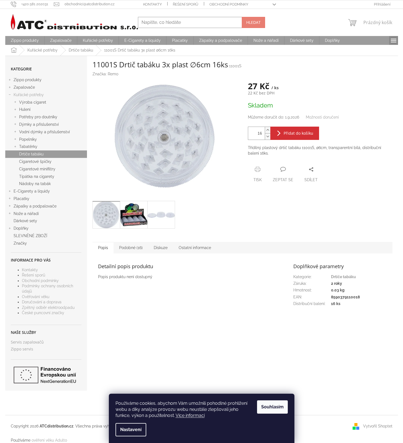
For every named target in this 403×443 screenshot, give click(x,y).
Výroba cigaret (32, 102)
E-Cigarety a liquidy (32, 191)
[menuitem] (24, 40)
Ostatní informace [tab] (195, 247)
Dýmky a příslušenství (39, 124)
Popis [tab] (103, 247)
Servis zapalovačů (27, 342)
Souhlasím (272, 406)
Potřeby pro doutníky (38, 117)
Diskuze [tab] (161, 247)
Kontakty (152, 4)
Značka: (105, 74)
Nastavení (131, 429)
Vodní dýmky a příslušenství (44, 132)
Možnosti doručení (322, 117)
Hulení (24, 109)
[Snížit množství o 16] (267, 136)
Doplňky (21, 228)
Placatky (21, 198)
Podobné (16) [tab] (131, 247)
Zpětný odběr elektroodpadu (48, 307)
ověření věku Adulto (49, 440)
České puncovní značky (43, 313)
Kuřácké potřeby (29, 95)
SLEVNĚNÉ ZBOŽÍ (30, 236)
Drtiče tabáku (31, 154)
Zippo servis (22, 349)
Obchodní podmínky (228, 4)
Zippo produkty (28, 80)
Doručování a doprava (41, 302)
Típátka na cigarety (36, 176)
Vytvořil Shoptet (377, 426)
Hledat (253, 22)
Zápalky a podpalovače (35, 206)
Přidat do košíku (298, 133)
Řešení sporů (185, 4)
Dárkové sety (25, 221)
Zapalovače (24, 87)
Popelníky (28, 139)
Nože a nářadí (26, 213)
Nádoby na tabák (35, 183)
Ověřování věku (35, 297)
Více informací (190, 415)
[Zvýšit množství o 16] (267, 130)
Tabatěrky (28, 146)
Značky (20, 243)
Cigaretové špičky (35, 161)
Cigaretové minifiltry (37, 169)
